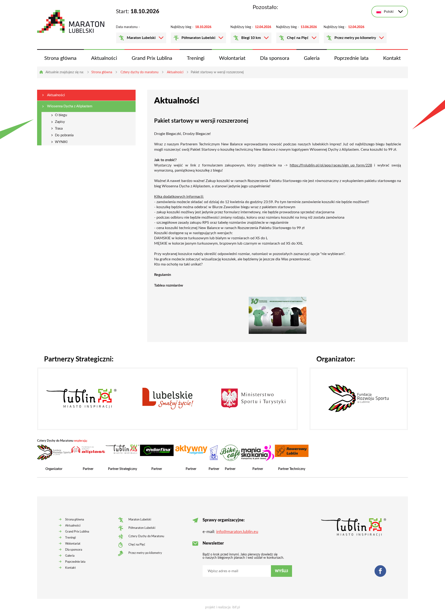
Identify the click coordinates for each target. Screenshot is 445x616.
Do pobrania (64, 135)
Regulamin (162, 275)
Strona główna (60, 58)
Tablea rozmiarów (168, 285)
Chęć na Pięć (297, 38)
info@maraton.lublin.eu (237, 532)
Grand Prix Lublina (152, 58)
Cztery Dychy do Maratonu (146, 536)
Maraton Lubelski (141, 38)
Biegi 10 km (251, 38)
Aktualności (104, 58)
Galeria (312, 58)
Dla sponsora (274, 58)
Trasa (59, 128)
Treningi (195, 58)
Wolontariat (232, 58)
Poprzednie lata (351, 58)
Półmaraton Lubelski (198, 38)
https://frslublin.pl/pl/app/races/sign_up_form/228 (331, 165)
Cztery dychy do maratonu (140, 72)
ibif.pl (236, 607)
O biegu (61, 115)
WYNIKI (61, 142)
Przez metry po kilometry (355, 38)
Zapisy (60, 122)
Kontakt (392, 58)
